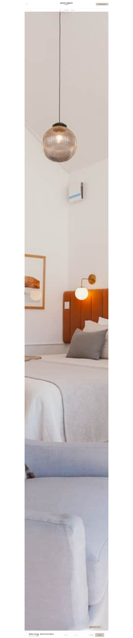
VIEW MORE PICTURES (95, 627)
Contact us (73, 10)
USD (26, 4)
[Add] (93, 635)
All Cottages (66, 10)
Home (61, 10)
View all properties (102, 4)
